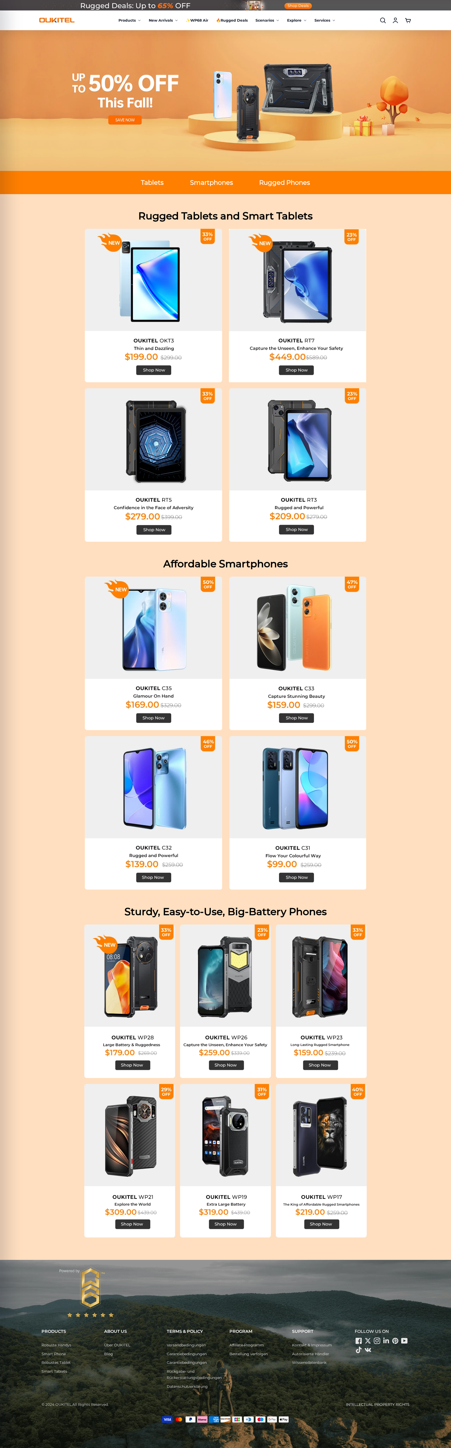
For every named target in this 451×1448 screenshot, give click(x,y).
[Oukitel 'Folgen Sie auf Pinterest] (395, 1341)
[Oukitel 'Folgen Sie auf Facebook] (359, 1341)
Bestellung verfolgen (248, 1354)
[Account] (395, 20)
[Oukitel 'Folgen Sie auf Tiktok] (359, 1350)
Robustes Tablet (56, 1362)
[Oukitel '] (368, 1350)
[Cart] (407, 20)
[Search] (382, 20)
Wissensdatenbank (309, 1362)
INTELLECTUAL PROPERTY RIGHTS (378, 1404)
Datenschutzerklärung (187, 1386)
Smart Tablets (54, 1371)
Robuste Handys (56, 1345)
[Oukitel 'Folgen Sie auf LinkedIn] (386, 1341)
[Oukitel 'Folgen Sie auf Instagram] (377, 1341)
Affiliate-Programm (246, 1345)
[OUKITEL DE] (57, 20)
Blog (108, 1354)
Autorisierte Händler (310, 1354)
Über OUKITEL (117, 1345)
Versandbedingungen (186, 1345)
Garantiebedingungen (187, 1354)
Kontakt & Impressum (312, 1345)
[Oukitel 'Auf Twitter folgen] (368, 1341)
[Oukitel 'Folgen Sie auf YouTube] (404, 1341)
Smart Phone (53, 1354)
